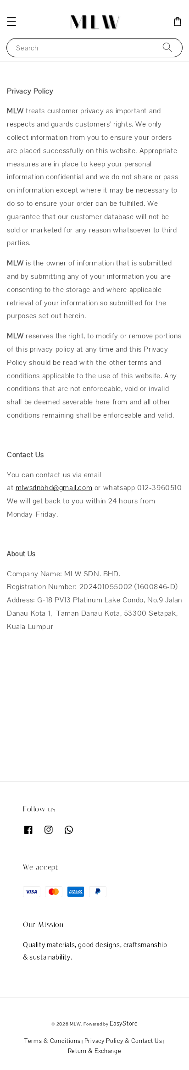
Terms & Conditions (52, 1041)
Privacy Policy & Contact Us (123, 1041)
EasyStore (124, 1023)
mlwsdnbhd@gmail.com (54, 487)
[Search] (167, 47)
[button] (11, 21)
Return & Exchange (95, 1051)
